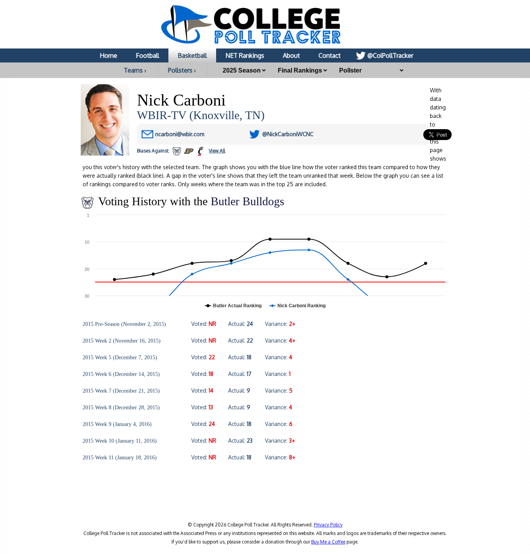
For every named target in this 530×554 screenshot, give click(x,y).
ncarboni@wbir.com (179, 134)
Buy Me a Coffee (328, 542)
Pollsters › (182, 70)
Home (108, 55)
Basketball (192, 55)
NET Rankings (244, 55)
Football (147, 55)
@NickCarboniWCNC (287, 134)
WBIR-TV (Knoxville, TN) (201, 115)
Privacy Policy (328, 525)
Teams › (135, 70)
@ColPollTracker (390, 55)
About (291, 55)
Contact (330, 55)
